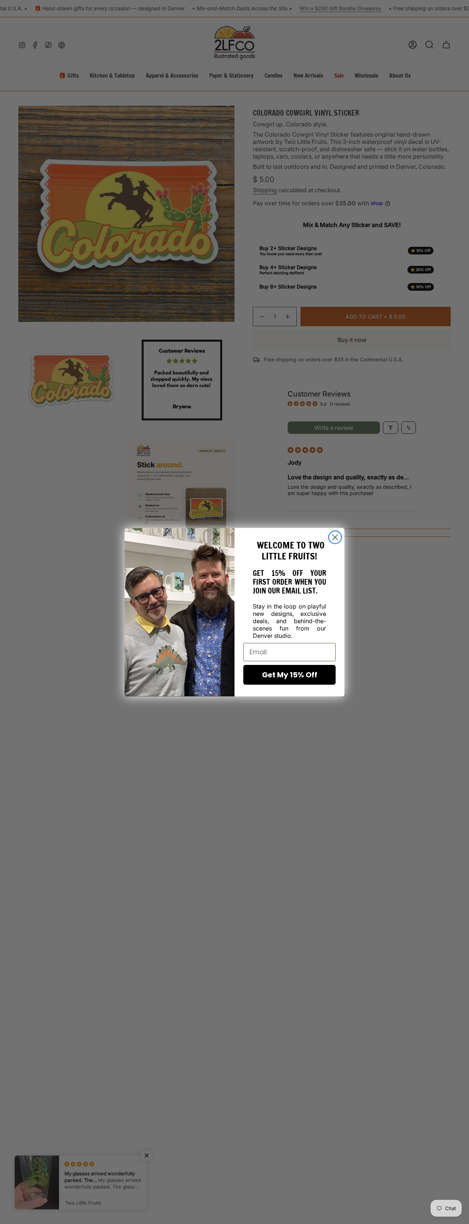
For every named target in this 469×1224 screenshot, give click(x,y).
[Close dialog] (335, 537)
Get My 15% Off (289, 675)
